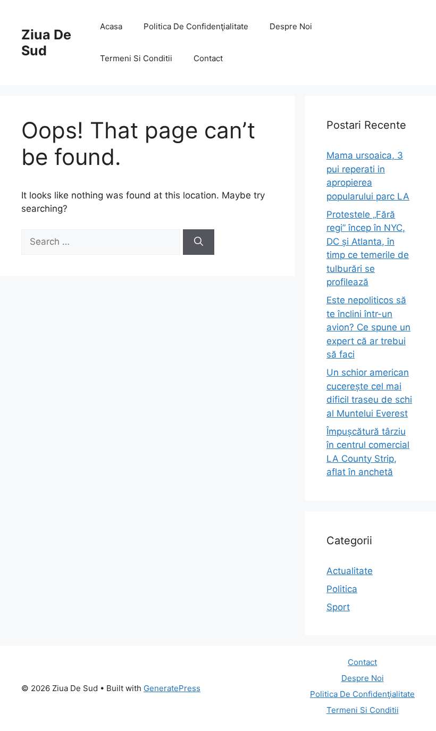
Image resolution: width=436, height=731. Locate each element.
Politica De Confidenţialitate (196, 26)
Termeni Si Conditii (136, 58)
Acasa (111, 26)
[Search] (198, 242)
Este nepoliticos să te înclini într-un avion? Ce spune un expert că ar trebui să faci (368, 327)
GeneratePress (172, 688)
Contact (208, 58)
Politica (341, 589)
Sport (338, 607)
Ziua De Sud (46, 43)
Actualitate (349, 571)
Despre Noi (291, 26)
